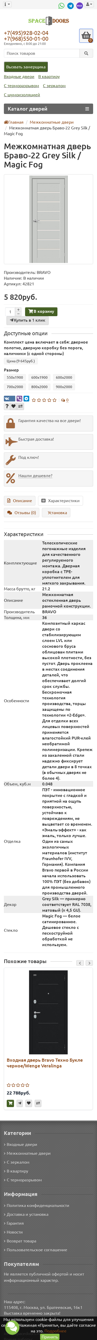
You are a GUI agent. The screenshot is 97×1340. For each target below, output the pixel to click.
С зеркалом (54, 85)
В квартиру (49, 76)
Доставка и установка (27, 1214)
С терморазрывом (21, 85)
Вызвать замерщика (26, 66)
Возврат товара (21, 1241)
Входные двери (19, 76)
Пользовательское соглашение (37, 1249)
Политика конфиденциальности (38, 1205)
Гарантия (15, 1223)
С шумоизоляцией (22, 94)
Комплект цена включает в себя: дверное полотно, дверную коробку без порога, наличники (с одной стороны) (46, 348)
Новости (15, 1232)
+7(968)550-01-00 (26, 38)
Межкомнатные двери (29, 1153)
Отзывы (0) (25, 512)
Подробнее (55, 1331)
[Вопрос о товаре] (7, 406)
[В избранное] (13, 406)
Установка (57, 512)
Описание (22, 500)
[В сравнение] (20, 406)
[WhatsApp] (62, 5)
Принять (50, 1337)
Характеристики (64, 500)
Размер (11, 370)
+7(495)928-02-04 (26, 32)
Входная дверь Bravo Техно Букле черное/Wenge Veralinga (45, 1062)
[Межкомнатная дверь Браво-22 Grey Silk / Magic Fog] (48, 219)
